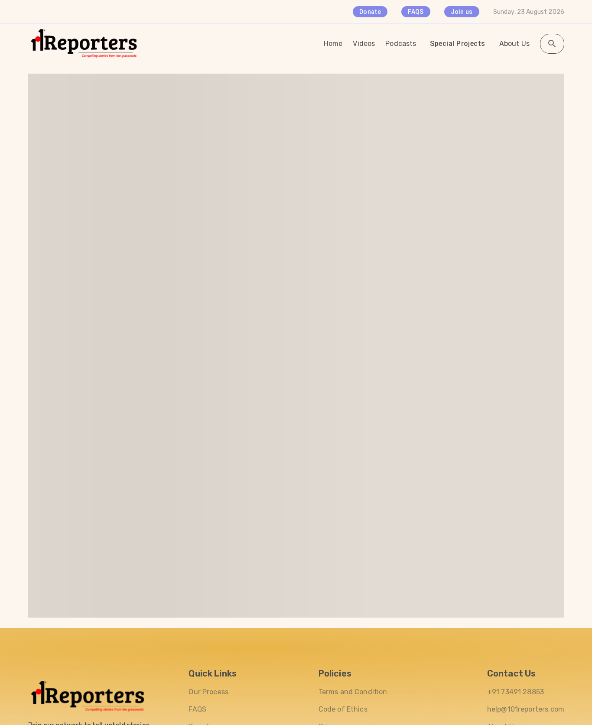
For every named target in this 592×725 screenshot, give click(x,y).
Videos (364, 43)
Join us (462, 11)
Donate (370, 11)
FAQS (416, 11)
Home (333, 43)
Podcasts (400, 43)
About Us (514, 43)
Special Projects (457, 43)
